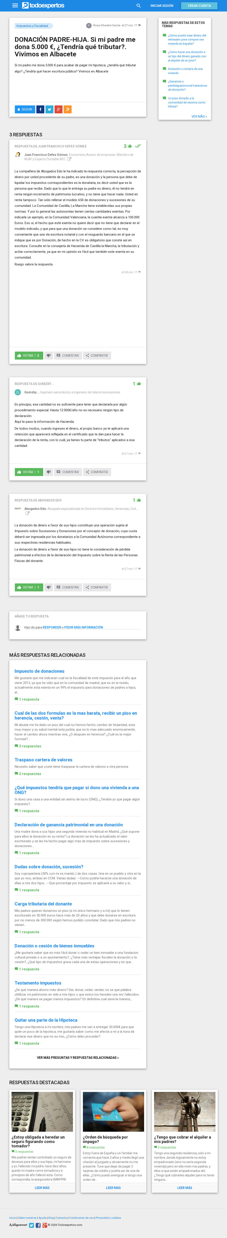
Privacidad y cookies (108, 1217)
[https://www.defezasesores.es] (68, 159)
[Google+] (44, 1225)
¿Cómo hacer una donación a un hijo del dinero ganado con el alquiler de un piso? (187, 56)
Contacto (61, 1217)
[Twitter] (31, 1225)
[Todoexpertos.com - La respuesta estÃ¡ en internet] (43, 5)
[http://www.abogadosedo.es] (27, 513)
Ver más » (199, 116)
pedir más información (83, 627)
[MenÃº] (15, 5)
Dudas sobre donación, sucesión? (49, 866)
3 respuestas (30, 746)
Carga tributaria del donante (43, 904)
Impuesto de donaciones (40, 671)
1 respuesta (29, 699)
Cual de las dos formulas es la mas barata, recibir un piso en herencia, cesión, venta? (76, 715)
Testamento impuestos (38, 983)
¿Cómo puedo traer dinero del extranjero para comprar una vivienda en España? (187, 39)
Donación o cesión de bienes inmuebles (54, 945)
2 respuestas (30, 774)
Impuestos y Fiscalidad (32, 26)
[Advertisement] (66, 89)
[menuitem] (40, 109)
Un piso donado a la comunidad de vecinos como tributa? (186, 102)
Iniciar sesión (162, 6)
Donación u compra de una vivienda (185, 71)
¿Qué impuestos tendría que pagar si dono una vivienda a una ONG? (77, 790)
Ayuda (42, 1217)
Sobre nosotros (27, 1217)
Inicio (12, 1217)
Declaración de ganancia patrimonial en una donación (69, 824)
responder (52, 627)
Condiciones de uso (81, 1217)
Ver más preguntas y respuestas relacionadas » (78, 1057)
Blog (51, 1217)
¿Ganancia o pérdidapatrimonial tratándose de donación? (187, 85)
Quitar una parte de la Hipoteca (46, 1020)
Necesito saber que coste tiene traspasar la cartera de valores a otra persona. (72, 767)
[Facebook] (38, 1225)
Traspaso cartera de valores (43, 759)
